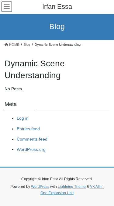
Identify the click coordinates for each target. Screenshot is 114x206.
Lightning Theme (72, 186)
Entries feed (28, 128)
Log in (23, 118)
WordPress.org (31, 149)
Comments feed (32, 139)
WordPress (40, 186)
